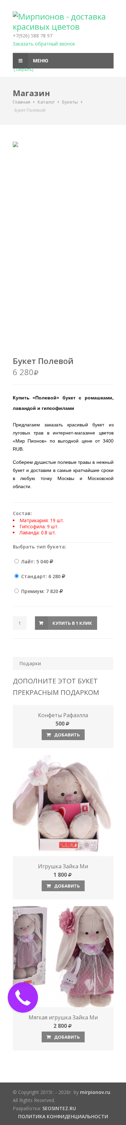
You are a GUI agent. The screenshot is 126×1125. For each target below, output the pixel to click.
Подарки (30, 663)
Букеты (70, 102)
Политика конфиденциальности (63, 1116)
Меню (40, 60)
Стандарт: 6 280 (41, 576)
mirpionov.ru (95, 1092)
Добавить (66, 735)
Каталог (46, 102)
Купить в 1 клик (72, 623)
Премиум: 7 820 (39, 591)
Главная (21, 102)
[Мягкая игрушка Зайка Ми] (63, 956)
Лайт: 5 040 (35, 561)
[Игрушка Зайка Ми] (63, 805)
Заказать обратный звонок (44, 43)
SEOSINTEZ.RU (59, 1108)
